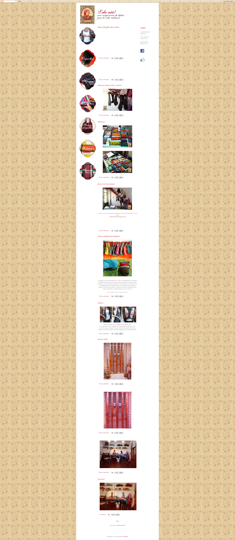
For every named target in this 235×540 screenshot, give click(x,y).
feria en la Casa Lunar (106, 184)
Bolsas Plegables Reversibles (108, 27)
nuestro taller (103, 339)
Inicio (117, 521)
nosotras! (101, 479)
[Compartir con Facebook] (120, 58)
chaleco (100, 303)
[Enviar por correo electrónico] (115, 58)
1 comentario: (102, 514)
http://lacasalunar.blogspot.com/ (118, 216)
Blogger (126, 536)
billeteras (101, 121)
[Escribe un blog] (117, 58)
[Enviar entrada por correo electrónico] (112, 58)
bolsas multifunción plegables (109, 236)
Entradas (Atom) (121, 525)
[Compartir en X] (119, 58)
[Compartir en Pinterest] (122, 58)
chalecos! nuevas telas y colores (110, 85)
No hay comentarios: (104, 58)
